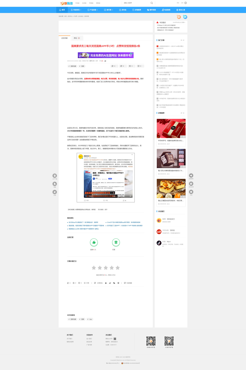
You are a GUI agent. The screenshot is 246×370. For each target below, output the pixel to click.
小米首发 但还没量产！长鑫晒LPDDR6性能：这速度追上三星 (170, 86)
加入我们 (89, 338)
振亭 (91, 61)
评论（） (77, 38)
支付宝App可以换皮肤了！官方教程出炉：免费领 (83, 222)
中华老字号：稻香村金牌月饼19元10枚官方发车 (171, 99)
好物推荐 (138, 10)
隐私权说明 (70, 341)
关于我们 (69, 338)
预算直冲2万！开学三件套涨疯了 (165, 30)
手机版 (77, 3)
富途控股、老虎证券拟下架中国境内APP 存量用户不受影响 (86, 225)
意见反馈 (89, 341)
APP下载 (54, 179)
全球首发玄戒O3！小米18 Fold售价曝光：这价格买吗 (171, 47)
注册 (182, 3)
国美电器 (72, 66)
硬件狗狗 (153, 10)
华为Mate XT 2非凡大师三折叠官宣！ (166, 25)
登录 (178, 3)
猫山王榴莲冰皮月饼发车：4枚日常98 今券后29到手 (171, 201)
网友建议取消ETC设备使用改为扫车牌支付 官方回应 (171, 54)
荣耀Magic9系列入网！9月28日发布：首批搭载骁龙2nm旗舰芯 (171, 93)
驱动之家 (182, 10)
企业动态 (80, 16)
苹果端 (91, 3)
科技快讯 (76, 10)
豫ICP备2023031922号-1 (112, 363)
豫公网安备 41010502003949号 (131, 363)
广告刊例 (89, 345)
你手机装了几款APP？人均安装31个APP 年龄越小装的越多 (125, 225)
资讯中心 (70, 16)
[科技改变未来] (65, 2)
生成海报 (129, 283)
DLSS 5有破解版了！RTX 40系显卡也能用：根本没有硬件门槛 (170, 73)
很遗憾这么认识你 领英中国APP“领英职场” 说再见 (84, 229)
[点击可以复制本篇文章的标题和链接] (104, 61)
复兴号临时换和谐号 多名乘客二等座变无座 (168, 27)
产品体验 (93, 10)
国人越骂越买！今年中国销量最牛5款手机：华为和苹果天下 (170, 80)
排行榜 (109, 10)
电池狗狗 (167, 10)
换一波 (182, 40)
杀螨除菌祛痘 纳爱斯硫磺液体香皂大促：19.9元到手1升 (170, 67)
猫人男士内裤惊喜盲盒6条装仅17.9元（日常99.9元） (170, 60)
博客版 (98, 3)
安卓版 (84, 3)
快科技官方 (114, 341)
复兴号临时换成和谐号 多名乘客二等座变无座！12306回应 (171, 106)
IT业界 (75, 16)
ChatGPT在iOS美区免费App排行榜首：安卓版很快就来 (123, 222)
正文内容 (64, 38)
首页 (63, 10)
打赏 (87, 283)
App (89, 319)
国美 (81, 66)
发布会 (124, 10)
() (102, 61)
